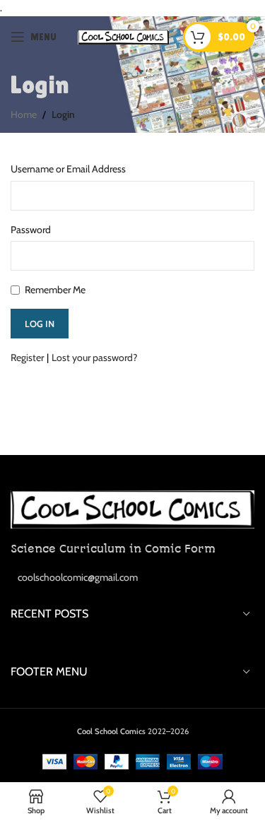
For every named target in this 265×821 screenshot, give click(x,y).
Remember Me (55, 289)
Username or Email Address (68, 169)
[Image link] (132, 508)
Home (24, 114)
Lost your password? (94, 357)
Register (27, 357)
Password (31, 229)
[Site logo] (123, 36)
